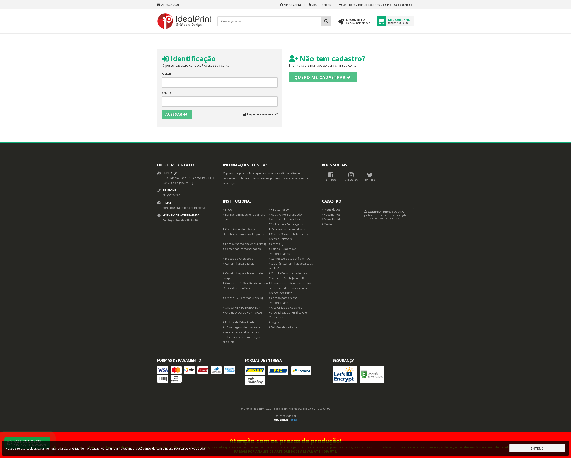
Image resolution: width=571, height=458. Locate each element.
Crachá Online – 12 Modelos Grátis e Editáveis (288, 236)
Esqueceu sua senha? (262, 114)
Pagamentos (332, 214)
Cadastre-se (403, 5)
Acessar (174, 114)
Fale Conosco (279, 210)
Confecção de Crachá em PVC (290, 259)
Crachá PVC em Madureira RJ (243, 298)
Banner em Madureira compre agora (244, 217)
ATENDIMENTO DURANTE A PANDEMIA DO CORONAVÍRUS (243, 310)
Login (385, 5)
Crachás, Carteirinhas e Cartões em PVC (291, 266)
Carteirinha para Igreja (239, 263)
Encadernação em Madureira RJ (245, 244)
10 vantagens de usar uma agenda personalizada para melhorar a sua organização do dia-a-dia (243, 334)
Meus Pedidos (321, 5)
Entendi (537, 448)
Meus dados (332, 210)
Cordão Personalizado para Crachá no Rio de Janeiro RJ (288, 275)
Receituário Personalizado (288, 229)
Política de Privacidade (239, 322)
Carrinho (329, 224)
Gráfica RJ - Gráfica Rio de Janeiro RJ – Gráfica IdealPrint (245, 285)
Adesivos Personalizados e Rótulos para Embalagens (288, 222)
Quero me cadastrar (320, 77)
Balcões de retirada (283, 327)
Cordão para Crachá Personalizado (283, 300)
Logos (274, 322)
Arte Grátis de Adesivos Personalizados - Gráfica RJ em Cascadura (289, 312)
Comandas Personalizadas (242, 249)
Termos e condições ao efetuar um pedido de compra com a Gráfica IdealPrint (291, 288)
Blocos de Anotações (238, 259)
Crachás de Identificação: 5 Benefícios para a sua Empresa (243, 231)
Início (228, 210)
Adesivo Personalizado (286, 214)
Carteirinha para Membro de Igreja (243, 275)
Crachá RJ (276, 244)
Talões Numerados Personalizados (282, 251)
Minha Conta (292, 5)
